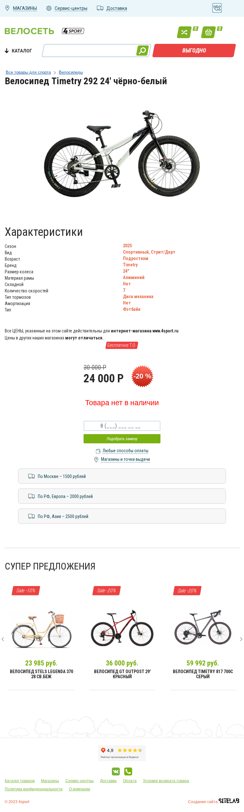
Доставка (108, 781)
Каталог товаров (20, 781)
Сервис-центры (79, 781)
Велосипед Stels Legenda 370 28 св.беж (41, 674)
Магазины (50, 781)
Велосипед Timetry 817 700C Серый (203, 674)
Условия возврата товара (166, 781)
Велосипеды (71, 72)
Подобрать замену (122, 438)
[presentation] (3, 639)
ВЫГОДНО (194, 50)
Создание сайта (203, 802)
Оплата (130, 781)
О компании (79, 789)
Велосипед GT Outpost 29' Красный (122, 674)
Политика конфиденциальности (34, 789)
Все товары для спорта (28, 72)
